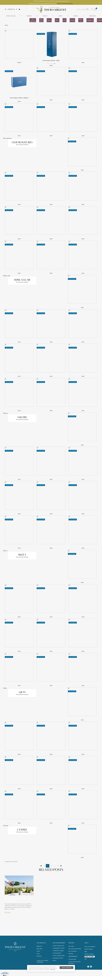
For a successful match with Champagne (18, 900)
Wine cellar (22, 280)
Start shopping (66, 967)
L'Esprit (22, 830)
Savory (22, 417)
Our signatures (22, 142)
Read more (7, 912)
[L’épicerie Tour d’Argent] (51, 9)
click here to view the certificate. (65, 3)
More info (53, 969)
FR (5, 9)
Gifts (22, 692)
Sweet (22, 555)
